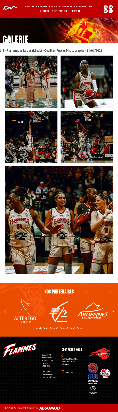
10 (67, 328)
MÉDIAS (45, 11)
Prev (5, 311)
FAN (55, 6)
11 (71, 328)
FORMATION (66, 6)
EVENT (54, 11)
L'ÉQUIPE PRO (44, 6)
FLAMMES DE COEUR (85, 6)
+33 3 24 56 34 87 (67, 373)
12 (74, 328)
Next (113, 311)
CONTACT (76, 11)
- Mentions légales (49, 377)
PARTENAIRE (64, 11)
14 (81, 328)
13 (78, 328)
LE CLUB (30, 6)
